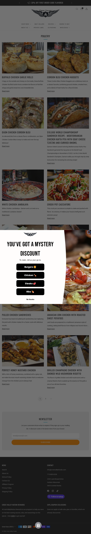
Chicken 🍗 (30, 275)
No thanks (30, 299)
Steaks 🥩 (30, 283)
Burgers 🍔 (30, 267)
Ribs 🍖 (30, 291)
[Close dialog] (88, 232)
